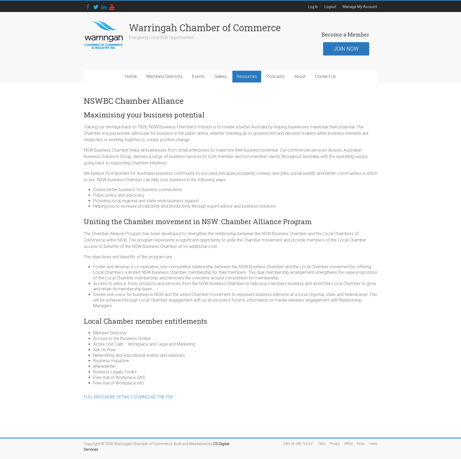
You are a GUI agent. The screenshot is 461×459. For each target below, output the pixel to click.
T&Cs (321, 444)
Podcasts (276, 76)
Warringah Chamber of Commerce (205, 27)
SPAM (348, 444)
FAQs (361, 444)
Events (198, 76)
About (299, 76)
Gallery (220, 76)
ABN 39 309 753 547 (298, 444)
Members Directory (164, 76)
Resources (247, 76)
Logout (330, 7)
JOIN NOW (346, 49)
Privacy (335, 444)
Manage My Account (360, 7)
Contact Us (325, 76)
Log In (313, 7)
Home (131, 76)
